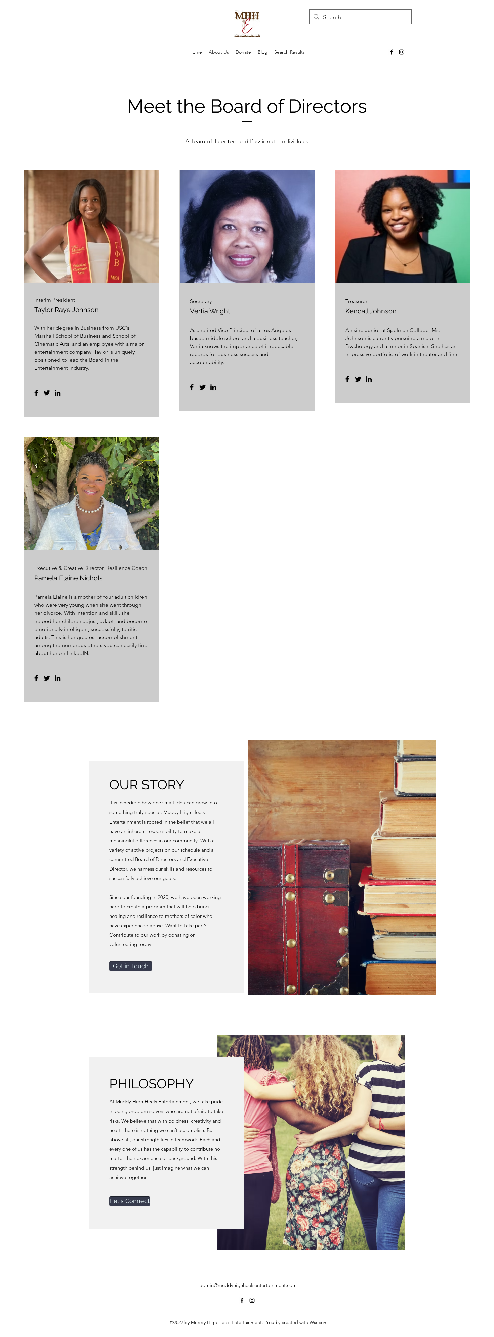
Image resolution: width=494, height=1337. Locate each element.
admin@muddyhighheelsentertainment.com (248, 1285)
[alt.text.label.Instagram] (401, 52)
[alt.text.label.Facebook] (391, 52)
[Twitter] (47, 393)
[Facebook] (36, 393)
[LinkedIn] (57, 393)
